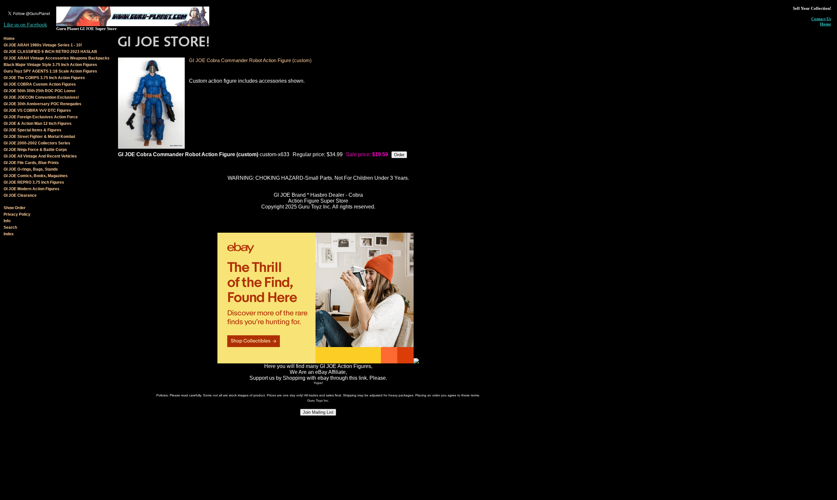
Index (9, 234)
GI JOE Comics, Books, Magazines (36, 176)
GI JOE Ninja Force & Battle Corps (35, 149)
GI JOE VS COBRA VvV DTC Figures (37, 110)
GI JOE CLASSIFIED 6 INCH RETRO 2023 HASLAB (50, 51)
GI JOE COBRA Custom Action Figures (40, 84)
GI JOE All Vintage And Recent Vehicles (40, 156)
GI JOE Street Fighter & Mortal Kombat (39, 136)
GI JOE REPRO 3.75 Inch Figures (34, 182)
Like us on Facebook (25, 24)
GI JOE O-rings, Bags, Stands (31, 169)
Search (10, 227)
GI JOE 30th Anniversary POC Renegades (42, 104)
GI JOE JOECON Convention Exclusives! (41, 97)
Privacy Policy (17, 214)
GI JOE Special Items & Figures (32, 130)
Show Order (15, 208)
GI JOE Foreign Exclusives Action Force (41, 117)
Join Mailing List (318, 412)
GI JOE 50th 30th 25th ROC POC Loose (40, 91)
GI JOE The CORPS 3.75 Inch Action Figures (44, 77)
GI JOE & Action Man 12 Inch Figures (38, 123)
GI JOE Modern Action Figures (32, 189)
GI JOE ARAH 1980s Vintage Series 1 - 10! (43, 45)
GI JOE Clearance (20, 195)
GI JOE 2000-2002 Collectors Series (37, 143)
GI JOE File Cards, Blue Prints (31, 162)
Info (7, 221)
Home (825, 24)
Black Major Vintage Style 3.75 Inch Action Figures (50, 64)
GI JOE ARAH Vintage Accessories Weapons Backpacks (57, 58)
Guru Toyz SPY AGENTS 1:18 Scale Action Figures (50, 71)
